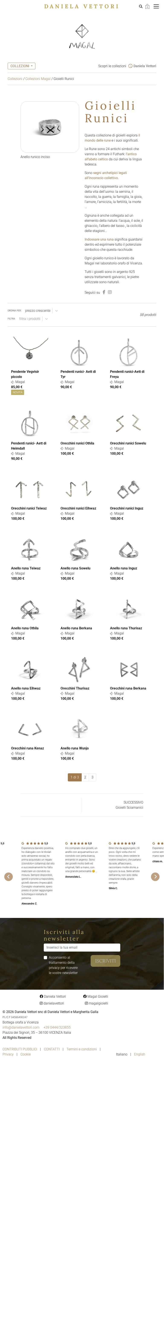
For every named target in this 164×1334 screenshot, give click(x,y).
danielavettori (53, 1003)
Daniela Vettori (82, 6)
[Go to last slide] (8, 876)
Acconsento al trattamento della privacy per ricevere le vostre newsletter (63, 965)
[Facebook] (104, 292)
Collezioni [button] (20, 66)
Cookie (25, 1054)
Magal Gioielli (97, 996)
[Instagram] (110, 292)
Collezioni (15, 79)
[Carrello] (147, 6)
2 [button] (85, 777)
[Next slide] (155, 876)
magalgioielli (98, 1003)
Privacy (8, 1054)
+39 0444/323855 (57, 1027)
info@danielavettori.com (21, 1027)
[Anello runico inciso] (50, 127)
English (139, 1054)
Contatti (52, 1049)
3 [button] (92, 777)
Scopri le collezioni (127, 66)
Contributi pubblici (20, 1049)
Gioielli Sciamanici (129, 808)
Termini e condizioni (82, 1049)
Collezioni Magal (38, 79)
